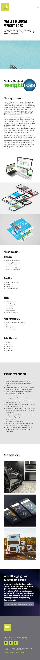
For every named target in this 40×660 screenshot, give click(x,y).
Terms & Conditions (22, 652)
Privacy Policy (9, 652)
